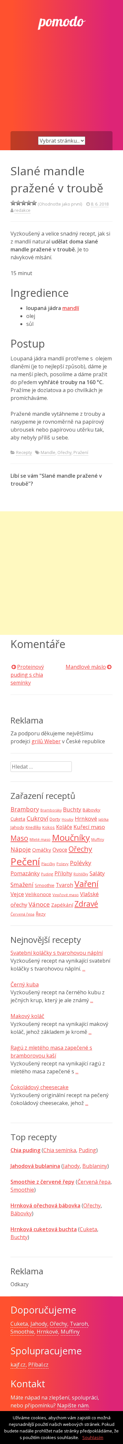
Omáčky (41, 849)
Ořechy (64, 452)
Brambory (24, 809)
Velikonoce (38, 894)
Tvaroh (64, 885)
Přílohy (63, 873)
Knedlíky (33, 827)
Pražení (80, 452)
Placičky (48, 863)
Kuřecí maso (89, 827)
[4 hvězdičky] (28, 203)
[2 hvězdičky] (18, 203)
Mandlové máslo (86, 666)
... (83, 968)
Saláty (97, 873)
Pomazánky (25, 873)
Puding (47, 873)
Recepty (24, 452)
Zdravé (86, 904)
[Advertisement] (61, 91)
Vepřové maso (65, 894)
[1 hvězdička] (13, 203)
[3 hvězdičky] (23, 203)
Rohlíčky (80, 873)
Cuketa (17, 819)
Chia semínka (59, 1150)
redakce (22, 210)
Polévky (80, 863)
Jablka (103, 819)
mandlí (70, 308)
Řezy (41, 914)
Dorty (55, 819)
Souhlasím (92, 1437)
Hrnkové (86, 818)
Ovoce (59, 849)
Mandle (48, 452)
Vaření (86, 883)
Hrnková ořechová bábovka (45, 1205)
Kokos (48, 827)
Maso (19, 838)
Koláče (64, 827)
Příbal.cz (38, 1364)
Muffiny (97, 839)
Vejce (17, 894)
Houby (67, 819)
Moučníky (71, 837)
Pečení (25, 861)
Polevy (62, 863)
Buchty (72, 809)
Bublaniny (94, 1166)
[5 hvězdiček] (34, 203)
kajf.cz (18, 1364)
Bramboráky (51, 810)
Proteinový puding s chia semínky (27, 674)
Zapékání (62, 904)
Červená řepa (22, 914)
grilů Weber (46, 741)
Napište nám (73, 1405)
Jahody (17, 827)
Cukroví (37, 818)
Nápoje (20, 849)
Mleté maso (40, 839)
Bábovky (91, 810)
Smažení (21, 885)
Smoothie (44, 885)
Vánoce (39, 904)
